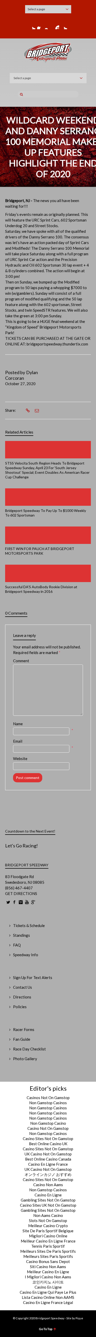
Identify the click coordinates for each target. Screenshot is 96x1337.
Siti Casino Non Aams (48, 1266)
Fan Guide (21, 1039)
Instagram (48, 26)
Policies (20, 1006)
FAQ (17, 945)
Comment (21, 660)
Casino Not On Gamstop (48, 1128)
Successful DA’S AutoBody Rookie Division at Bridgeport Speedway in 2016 (41, 589)
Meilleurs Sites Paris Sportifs (48, 1256)
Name (18, 723)
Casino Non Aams (48, 1184)
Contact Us (22, 987)
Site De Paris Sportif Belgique (48, 1230)
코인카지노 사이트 (48, 1282)
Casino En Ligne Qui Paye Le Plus (48, 1292)
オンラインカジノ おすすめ (48, 1174)
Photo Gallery (25, 1058)
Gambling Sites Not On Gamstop (48, 1200)
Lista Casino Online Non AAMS (48, 1297)
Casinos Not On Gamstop (48, 1097)
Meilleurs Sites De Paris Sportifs (48, 1251)
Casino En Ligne (48, 1195)
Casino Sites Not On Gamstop (48, 1138)
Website (20, 758)
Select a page (36, 9)
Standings (21, 935)
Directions (22, 997)
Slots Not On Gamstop (48, 1220)
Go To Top (45, 1329)
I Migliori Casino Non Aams (48, 1277)
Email (17, 741)
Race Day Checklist (29, 1049)
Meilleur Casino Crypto (48, 1225)
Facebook (40, 26)
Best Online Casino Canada (48, 1159)
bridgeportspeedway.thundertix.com (57, 344)
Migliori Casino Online (48, 1236)
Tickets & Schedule (29, 925)
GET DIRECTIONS (21, 893)
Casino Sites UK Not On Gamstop (48, 1205)
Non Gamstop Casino (48, 1123)
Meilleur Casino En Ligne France (48, 1241)
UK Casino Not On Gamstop (48, 1154)
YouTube (56, 26)
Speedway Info (25, 954)
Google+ (64, 26)
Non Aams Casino (48, 1215)
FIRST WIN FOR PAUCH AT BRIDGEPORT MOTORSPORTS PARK (39, 550)
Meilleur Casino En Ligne (48, 1271)
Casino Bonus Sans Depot (48, 1261)
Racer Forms (23, 1029)
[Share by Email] (36, 410)
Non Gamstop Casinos (48, 1102)
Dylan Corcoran (21, 375)
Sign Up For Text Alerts (32, 977)
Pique (79, 1318)
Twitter (32, 26)
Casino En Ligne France (48, 1164)
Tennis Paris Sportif (48, 1246)
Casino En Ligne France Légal (48, 1302)
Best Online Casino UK (48, 1143)
